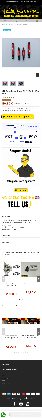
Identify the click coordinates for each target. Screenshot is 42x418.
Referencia (5, 97)
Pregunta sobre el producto (19, 116)
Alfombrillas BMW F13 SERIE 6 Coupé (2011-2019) (30, 336)
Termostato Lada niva (30, 284)
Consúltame (21, 190)
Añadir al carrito (27, 414)
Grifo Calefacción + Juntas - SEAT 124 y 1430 (11, 284)
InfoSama (22, 400)
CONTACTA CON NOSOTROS (12, 1)
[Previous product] (39, 24)
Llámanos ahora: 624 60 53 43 (28, 1)
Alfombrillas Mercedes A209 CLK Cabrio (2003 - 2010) (11, 337)
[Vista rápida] (11, 281)
